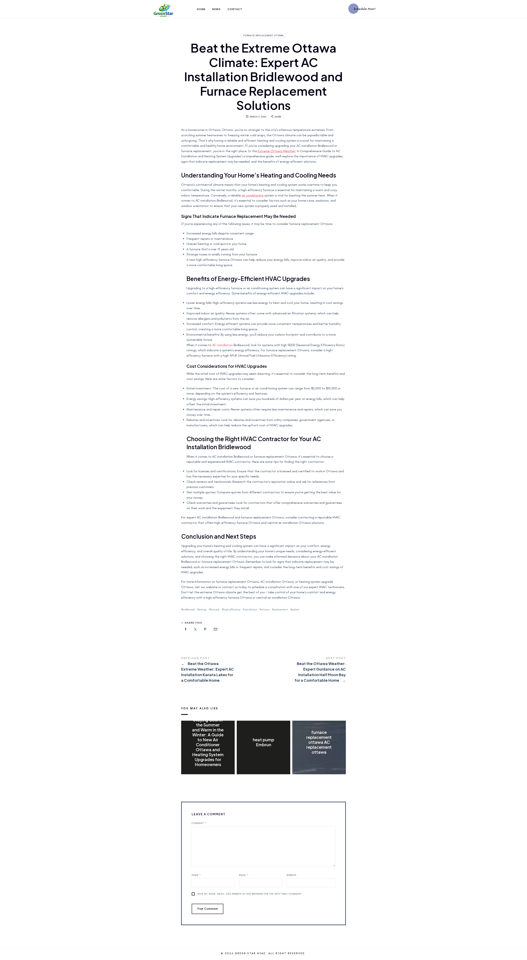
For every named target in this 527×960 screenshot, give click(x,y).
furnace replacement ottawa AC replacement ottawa (319, 742)
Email (243, 875)
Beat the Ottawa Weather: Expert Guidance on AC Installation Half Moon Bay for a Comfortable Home (305, 670)
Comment (199, 823)
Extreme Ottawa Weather (276, 151)
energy (203, 609)
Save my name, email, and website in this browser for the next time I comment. (249, 894)
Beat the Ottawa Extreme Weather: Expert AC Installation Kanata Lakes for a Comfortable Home (222, 670)
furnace (215, 609)
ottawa (265, 609)
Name (196, 875)
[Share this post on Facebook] (185, 629)
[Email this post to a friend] (215, 629)
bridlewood (189, 609)
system (295, 609)
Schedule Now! (364, 9)
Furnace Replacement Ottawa (263, 35)
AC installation (222, 345)
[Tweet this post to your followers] (195, 629)
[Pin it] (205, 629)
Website (291, 875)
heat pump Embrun (263, 742)
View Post (208, 773)
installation (250, 609)
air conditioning (253, 195)
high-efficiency (231, 609)
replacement (280, 609)
